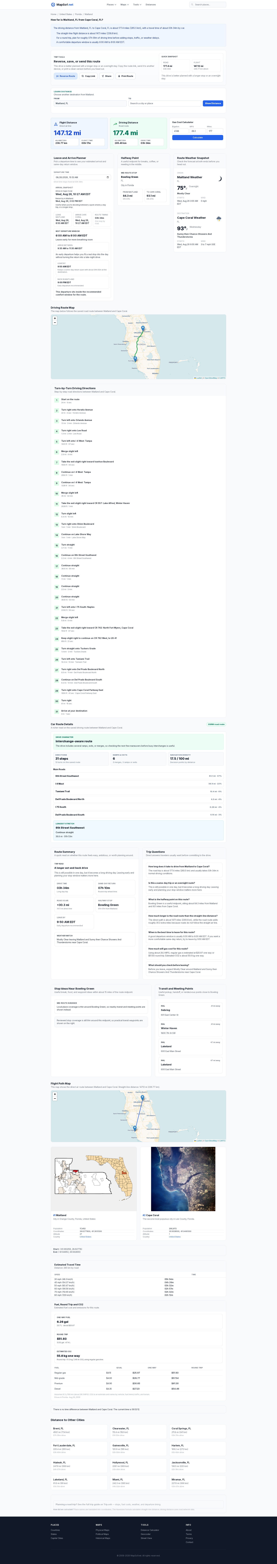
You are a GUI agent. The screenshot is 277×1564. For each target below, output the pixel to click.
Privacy (189, 1538)
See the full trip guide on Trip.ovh (95, 1504)
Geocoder (146, 1534)
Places (110, 4)
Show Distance (213, 103)
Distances (151, 4)
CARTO (222, 378)
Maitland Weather (189, 177)
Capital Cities (57, 1538)
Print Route (127, 76)
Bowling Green (129, 176)
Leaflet (199, 378)
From (56, 98)
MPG (192, 126)
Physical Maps (102, 1530)
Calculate (198, 137)
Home (53, 14)
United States (65, 14)
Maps (123, 4)
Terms (189, 1534)
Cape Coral (152, 1215)
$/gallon (175, 126)
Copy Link (90, 76)
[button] (143, 328)
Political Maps (102, 1534)
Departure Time (61, 172)
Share (108, 76)
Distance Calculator (150, 1530)
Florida (78, 14)
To (129, 98)
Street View (146, 1538)
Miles (209, 126)
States (54, 1534)
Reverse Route (67, 76)
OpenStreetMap (211, 378)
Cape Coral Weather (191, 217)
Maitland (89, 14)
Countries (55, 1530)
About (188, 1530)
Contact (189, 1542)
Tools (136, 4)
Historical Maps (103, 1538)
